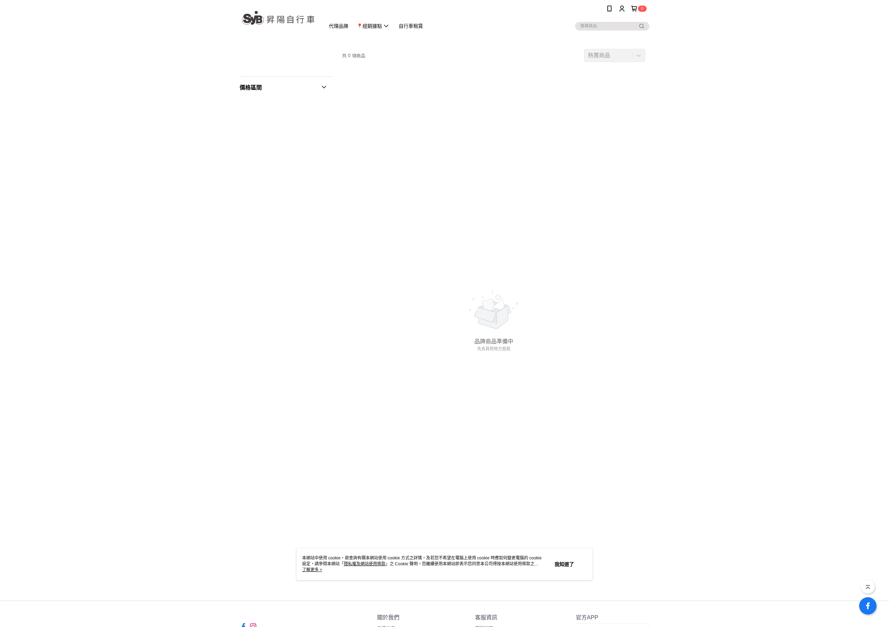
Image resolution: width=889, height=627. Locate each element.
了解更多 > (312, 569)
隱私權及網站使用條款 (364, 563)
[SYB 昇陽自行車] (278, 18)
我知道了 (564, 564)
